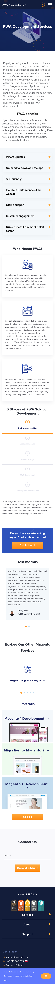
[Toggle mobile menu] (50, 4)
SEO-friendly (13, 179)
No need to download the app (24, 168)
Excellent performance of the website (23, 191)
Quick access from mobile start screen (25, 228)
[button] (26, 626)
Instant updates (15, 156)
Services (27, 915)
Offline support (15, 205)
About (27, 924)
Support (27, 934)
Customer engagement (20, 216)
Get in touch (10, 951)
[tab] (27, 424)
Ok (46, 976)
